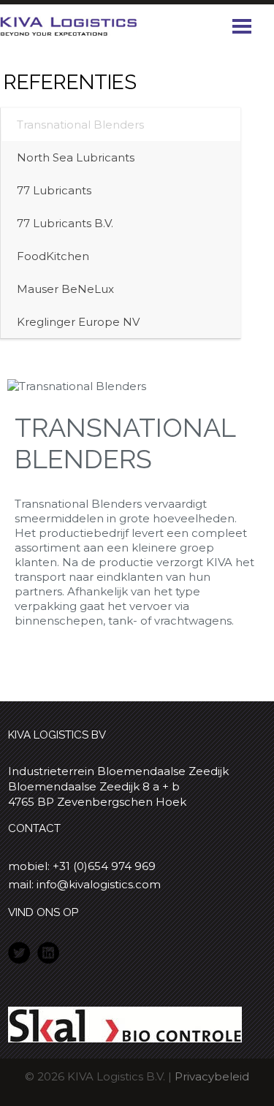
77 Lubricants (54, 190)
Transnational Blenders (80, 124)
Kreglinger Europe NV (78, 322)
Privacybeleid (212, 1076)
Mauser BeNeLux (65, 289)
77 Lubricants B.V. (65, 223)
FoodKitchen (53, 256)
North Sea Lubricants (75, 157)
